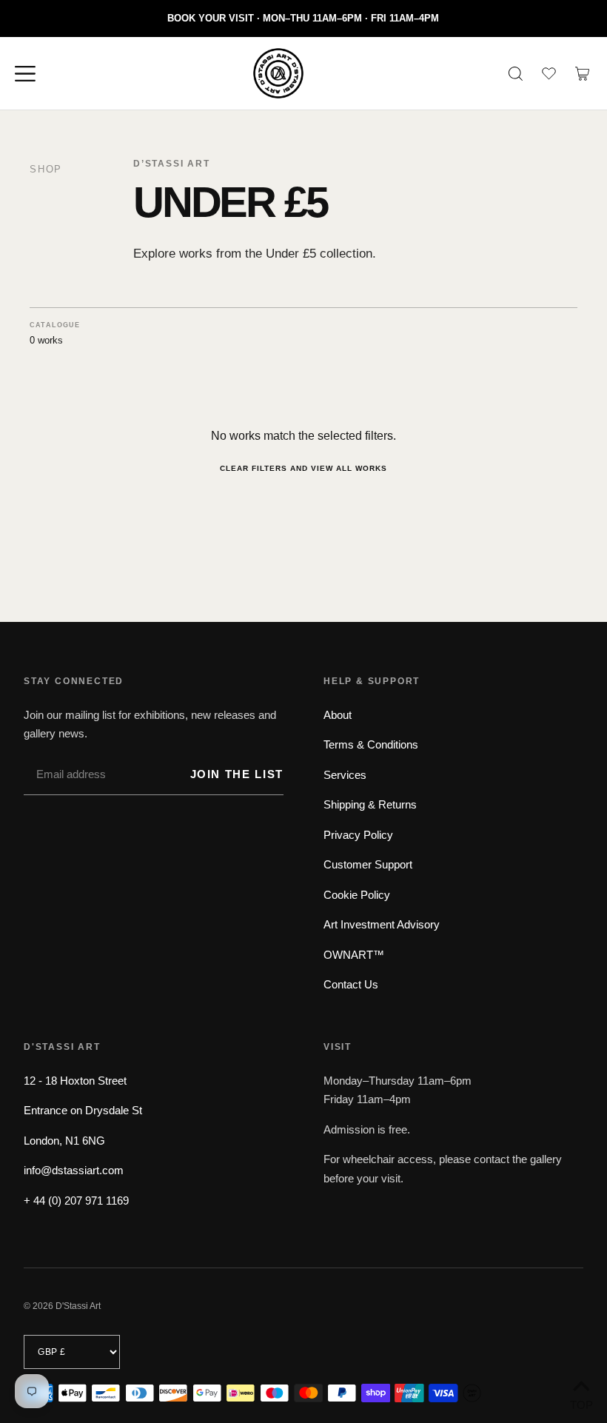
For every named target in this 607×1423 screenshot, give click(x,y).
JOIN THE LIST (237, 774)
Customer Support (367, 864)
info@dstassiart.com (74, 1170)
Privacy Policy (358, 834)
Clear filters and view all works (303, 468)
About (337, 715)
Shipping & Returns (370, 804)
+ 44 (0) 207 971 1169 (76, 1200)
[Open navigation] (32, 73)
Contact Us (350, 984)
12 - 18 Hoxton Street (75, 1080)
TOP (581, 1403)
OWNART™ (353, 954)
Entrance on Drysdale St (83, 1110)
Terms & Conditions (370, 744)
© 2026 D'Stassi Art (62, 1306)
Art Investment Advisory (381, 924)
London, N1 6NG (64, 1140)
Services (344, 775)
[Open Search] (515, 73)
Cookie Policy (356, 894)
